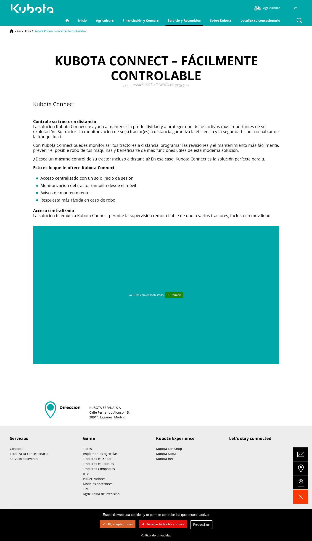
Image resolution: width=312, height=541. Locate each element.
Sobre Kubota (220, 20)
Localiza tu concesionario (260, 20)
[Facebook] (227, 7)
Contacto (16, 448)
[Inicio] (11, 31)
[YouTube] (240, 7)
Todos (87, 448)
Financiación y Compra (141, 20)
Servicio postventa (24, 459)
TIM (86, 489)
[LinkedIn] (234, 7)
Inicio (82, 20)
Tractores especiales (98, 464)
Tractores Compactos (99, 469)
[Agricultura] (34, 8)
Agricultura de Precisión (101, 494)
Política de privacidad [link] (156, 535)
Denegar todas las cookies (165, 524)
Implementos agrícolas (100, 454)
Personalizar (201, 524)
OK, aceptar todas (119, 524)
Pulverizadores (94, 479)
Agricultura (105, 20)
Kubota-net (164, 459)
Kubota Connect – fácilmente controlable (60, 31)
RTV (86, 474)
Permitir (175, 295)
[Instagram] (220, 7)
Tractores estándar (97, 459)
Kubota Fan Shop (169, 448)
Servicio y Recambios (184, 20)
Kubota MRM (166, 454)
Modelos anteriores (98, 484)
